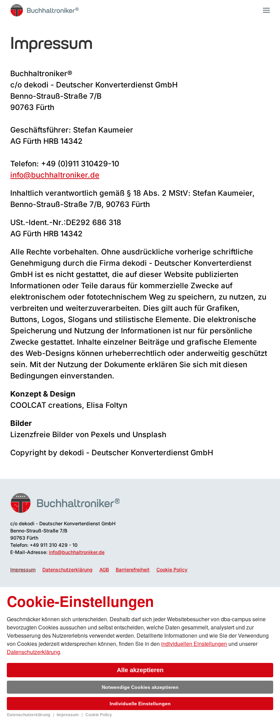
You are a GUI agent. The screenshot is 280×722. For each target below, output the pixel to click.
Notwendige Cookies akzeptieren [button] (140, 687)
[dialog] (140, 654)
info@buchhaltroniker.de (54, 174)
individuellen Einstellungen (194, 644)
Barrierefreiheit (133, 569)
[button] (266, 10)
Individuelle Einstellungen (140, 703)
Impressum (23, 569)
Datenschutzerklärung (67, 569)
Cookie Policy (171, 569)
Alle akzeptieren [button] (140, 670)
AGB (104, 569)
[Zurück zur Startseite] (44, 10)
